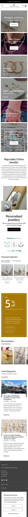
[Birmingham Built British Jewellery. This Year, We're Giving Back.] (14, 388)
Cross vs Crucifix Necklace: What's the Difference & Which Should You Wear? (14, 437)
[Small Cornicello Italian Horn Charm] (7, 270)
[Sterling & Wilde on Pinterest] (7, 480)
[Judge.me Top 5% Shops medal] (21, 244)
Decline (13, 509)
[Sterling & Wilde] (14, 5)
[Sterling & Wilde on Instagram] (4, 480)
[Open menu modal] (2, 5)
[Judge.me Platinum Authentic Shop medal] (7, 244)
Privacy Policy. (13, 502)
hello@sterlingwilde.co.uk (11, 467)
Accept (13, 506)
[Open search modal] (22, 5)
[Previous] (2, 1)
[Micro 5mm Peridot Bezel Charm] (19, 270)
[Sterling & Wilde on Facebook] (2, 480)
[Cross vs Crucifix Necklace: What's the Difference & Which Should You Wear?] (14, 427)
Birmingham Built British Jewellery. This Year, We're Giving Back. (12, 397)
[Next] (25, 1)
